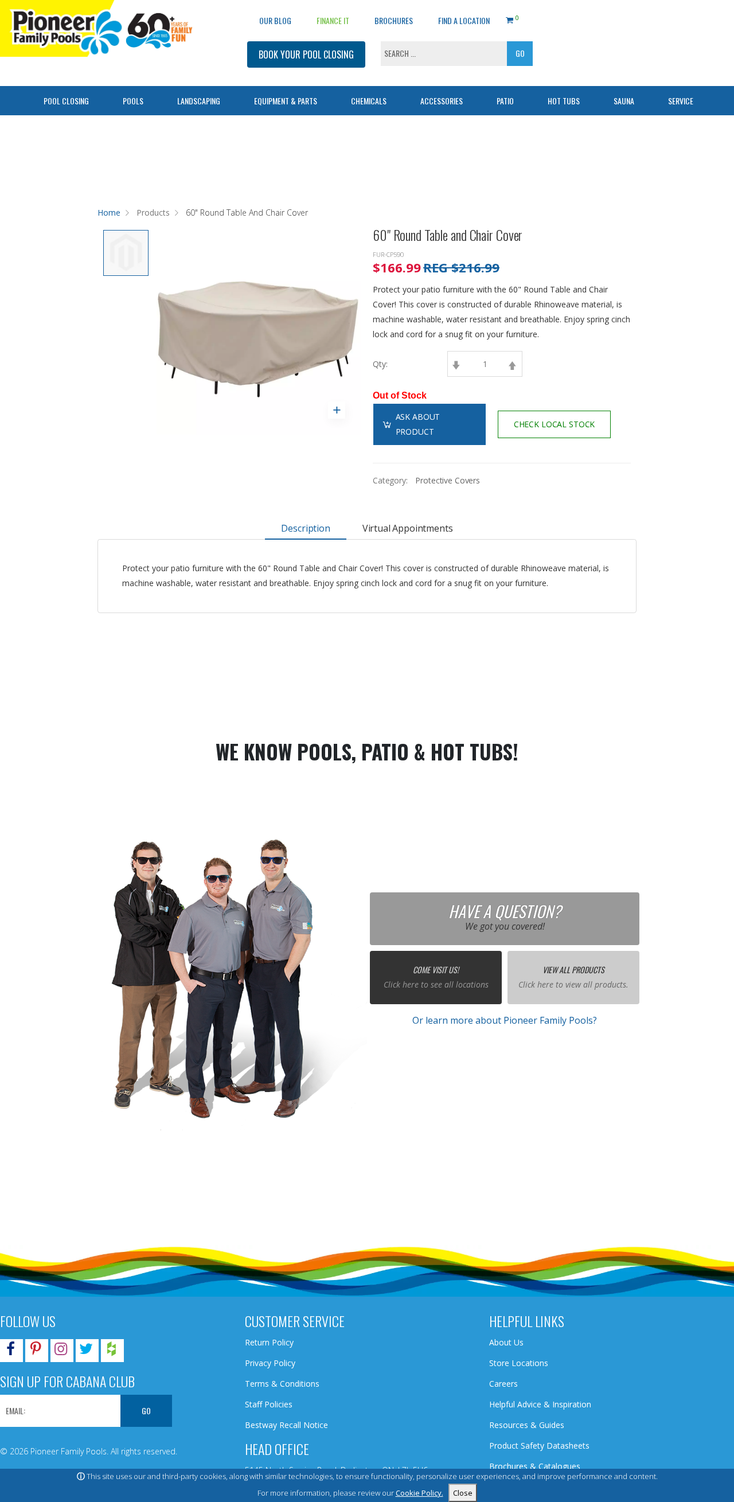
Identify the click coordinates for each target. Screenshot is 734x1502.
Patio (505, 101)
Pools (133, 101)
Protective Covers (447, 480)
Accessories (441, 101)
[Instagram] (60, 1350)
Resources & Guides (526, 1424)
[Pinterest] (35, 1350)
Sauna (624, 101)
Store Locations (518, 1362)
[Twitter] (86, 1350)
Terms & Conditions (282, 1383)
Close (463, 1493)
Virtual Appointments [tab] (407, 528)
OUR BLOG (275, 20)
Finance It (333, 20)
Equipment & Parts (285, 101)
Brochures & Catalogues (534, 1466)
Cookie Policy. (419, 1493)
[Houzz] (111, 1350)
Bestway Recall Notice (286, 1424)
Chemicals (368, 101)
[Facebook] (10, 1350)
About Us (506, 1342)
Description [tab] (305, 528)
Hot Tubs (564, 101)
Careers (503, 1383)
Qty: (380, 363)
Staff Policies (268, 1404)
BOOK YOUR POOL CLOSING (306, 54)
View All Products (573, 969)
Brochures (393, 20)
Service (680, 101)
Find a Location (464, 20)
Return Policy (269, 1342)
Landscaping (198, 101)
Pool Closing (66, 101)
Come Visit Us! (436, 969)
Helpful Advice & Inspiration (540, 1404)
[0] (509, 18)
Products (153, 212)
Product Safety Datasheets (539, 1445)
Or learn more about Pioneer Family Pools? (504, 1020)
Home (108, 212)
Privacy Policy (270, 1362)
